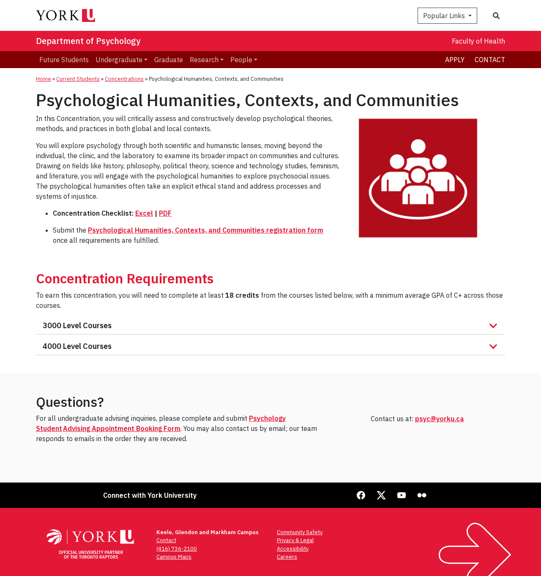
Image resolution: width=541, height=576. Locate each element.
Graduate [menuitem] (168, 59)
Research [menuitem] (204, 59)
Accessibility (293, 548)
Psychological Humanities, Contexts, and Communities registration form (205, 230)
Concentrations (124, 78)
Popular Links (445, 15)
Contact (490, 59)
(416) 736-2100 (176, 548)
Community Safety (299, 532)
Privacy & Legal (295, 540)
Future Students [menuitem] (64, 59)
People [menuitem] (241, 59)
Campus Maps (173, 556)
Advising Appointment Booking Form (121, 428)
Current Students (78, 78)
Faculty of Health (478, 41)
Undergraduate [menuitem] (119, 59)
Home (43, 78)
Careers (287, 556)
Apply (454, 59)
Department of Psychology (88, 41)
